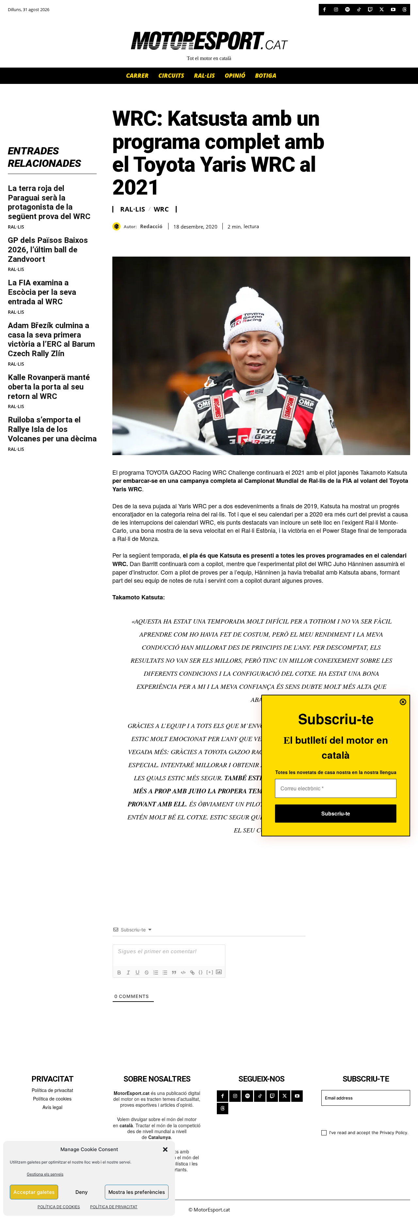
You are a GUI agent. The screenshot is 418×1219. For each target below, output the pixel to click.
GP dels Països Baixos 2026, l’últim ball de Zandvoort (48, 250)
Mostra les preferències (136, 1192)
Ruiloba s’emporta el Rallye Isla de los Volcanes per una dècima (52, 429)
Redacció (151, 226)
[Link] (192, 972)
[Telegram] (194, 240)
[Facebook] (324, 9)
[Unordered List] (164, 972)
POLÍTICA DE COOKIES (59, 1206)
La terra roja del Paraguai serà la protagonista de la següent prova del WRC (49, 202)
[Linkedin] (163, 240)
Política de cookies (52, 1098)
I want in (362, 1116)
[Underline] (137, 972)
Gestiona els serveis (45, 1174)
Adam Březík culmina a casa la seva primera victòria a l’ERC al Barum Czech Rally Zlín (51, 339)
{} (201, 972)
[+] (210, 972)
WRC (161, 209)
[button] (165, 1149)
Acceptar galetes (34, 1192)
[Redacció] (118, 226)
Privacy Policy (393, 1132)
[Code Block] (183, 972)
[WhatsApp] (133, 240)
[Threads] (404, 9)
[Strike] (146, 972)
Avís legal (52, 1107)
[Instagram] (336, 9)
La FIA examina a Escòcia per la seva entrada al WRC (42, 292)
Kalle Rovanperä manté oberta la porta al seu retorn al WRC (49, 387)
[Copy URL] (178, 240)
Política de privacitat (52, 1090)
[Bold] (119, 972)
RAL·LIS (16, 227)
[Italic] (128, 972)
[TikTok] (358, 9)
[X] (381, 9)
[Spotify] (347, 9)
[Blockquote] (174, 972)
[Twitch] (370, 9)
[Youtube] (393, 9)
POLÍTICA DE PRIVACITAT (113, 1206)
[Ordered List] (155, 972)
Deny (81, 1192)
